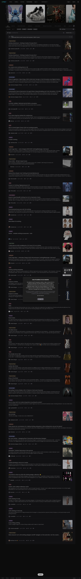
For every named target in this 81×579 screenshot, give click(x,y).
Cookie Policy (49, 289)
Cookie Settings (46, 293)
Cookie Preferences (41, 295)
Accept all (40, 299)
